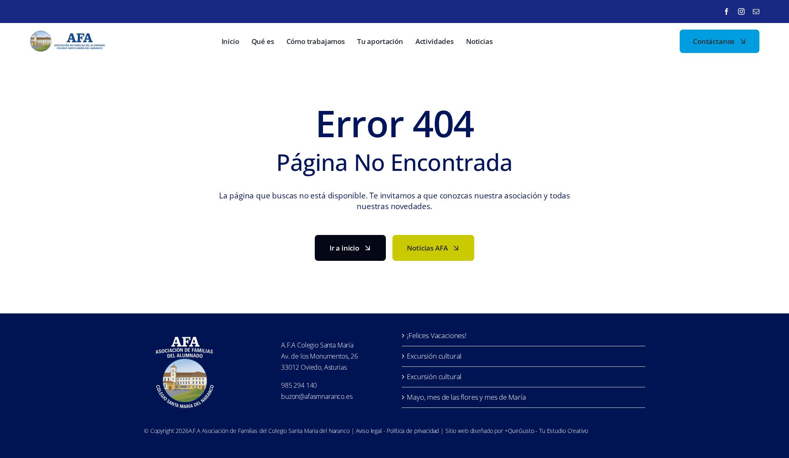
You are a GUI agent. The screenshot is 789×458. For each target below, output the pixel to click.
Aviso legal (368, 431)
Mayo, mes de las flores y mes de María (466, 397)
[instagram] (741, 11)
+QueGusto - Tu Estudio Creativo (546, 431)
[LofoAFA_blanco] (185, 333)
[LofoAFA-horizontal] (69, 34)
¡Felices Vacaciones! (436, 335)
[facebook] (726, 11)
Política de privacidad (413, 431)
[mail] (756, 11)
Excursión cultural (434, 356)
